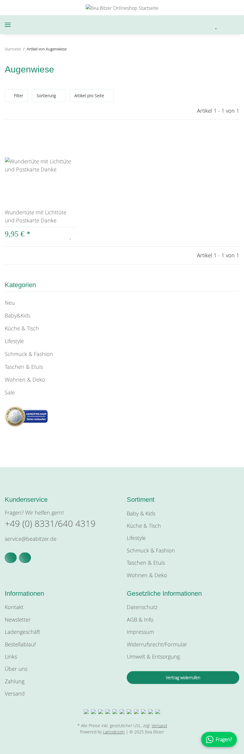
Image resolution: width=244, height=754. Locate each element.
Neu (10, 302)
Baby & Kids (141, 513)
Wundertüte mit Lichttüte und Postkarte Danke (35, 216)
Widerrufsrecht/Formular (157, 644)
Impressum (140, 631)
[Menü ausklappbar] (8, 25)
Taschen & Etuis (24, 366)
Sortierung (46, 95)
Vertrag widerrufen (183, 677)
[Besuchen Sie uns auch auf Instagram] (25, 557)
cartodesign (114, 732)
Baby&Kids (17, 315)
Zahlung (14, 681)
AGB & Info (140, 619)
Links (11, 656)
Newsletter (18, 619)
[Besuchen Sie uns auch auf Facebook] (11, 557)
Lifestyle (14, 341)
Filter (18, 95)
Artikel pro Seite (89, 95)
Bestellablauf (20, 644)
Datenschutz (142, 607)
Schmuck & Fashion (29, 353)
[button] (186, 25)
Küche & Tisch (22, 328)
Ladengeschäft (22, 631)
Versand (15, 693)
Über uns (16, 668)
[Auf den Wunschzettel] (70, 235)
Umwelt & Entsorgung (153, 656)
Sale (10, 392)
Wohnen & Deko (25, 379)
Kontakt (14, 607)
